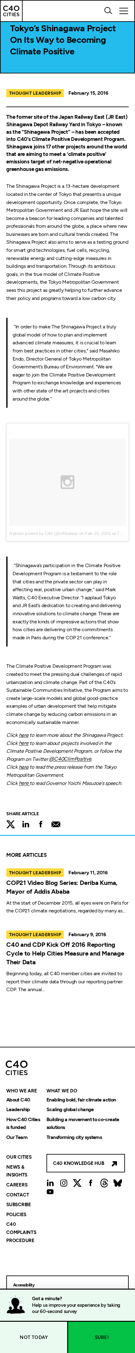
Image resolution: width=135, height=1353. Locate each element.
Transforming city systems (74, 1137)
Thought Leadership (35, 93)
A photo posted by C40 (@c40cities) (43, 533)
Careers (16, 1185)
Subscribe (18, 1205)
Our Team (16, 1137)
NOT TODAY (34, 1337)
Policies (16, 1214)
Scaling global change (70, 1110)
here (24, 735)
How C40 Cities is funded (23, 1123)
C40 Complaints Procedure (21, 1232)
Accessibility (23, 1285)
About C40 (18, 1100)
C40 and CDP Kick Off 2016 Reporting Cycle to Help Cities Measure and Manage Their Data (65, 953)
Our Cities (19, 1157)
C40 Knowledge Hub (78, 1163)
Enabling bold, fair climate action (81, 1100)
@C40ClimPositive (70, 759)
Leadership (18, 1110)
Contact (17, 1195)
